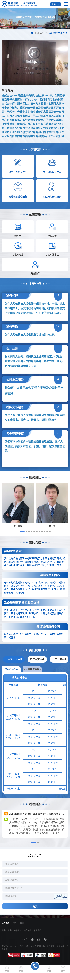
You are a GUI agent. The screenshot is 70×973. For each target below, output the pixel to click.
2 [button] (26, 531)
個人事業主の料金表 (32, 670)
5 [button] (34, 531)
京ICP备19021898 (9, 946)
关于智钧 (17, 930)
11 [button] (50, 531)
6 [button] (37, 531)
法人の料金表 (11, 669)
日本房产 (39, 33)
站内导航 (5, 923)
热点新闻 (27, 930)
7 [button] (39, 531)
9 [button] (44, 531)
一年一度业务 (59, 659)
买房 (4, 930)
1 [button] (22, 531)
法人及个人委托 (13, 659)
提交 (35, 906)
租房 (10, 930)
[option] (18, 505)
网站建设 (60, 946)
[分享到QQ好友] (32, 939)
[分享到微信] (45, 939)
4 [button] (31, 531)
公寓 (15, 923)
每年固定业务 (37, 659)
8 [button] (42, 531)
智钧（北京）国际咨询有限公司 (32, 946)
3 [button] (29, 531)
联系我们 (37, 930)
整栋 (22, 923)
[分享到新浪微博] (38, 939)
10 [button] (47, 531)
